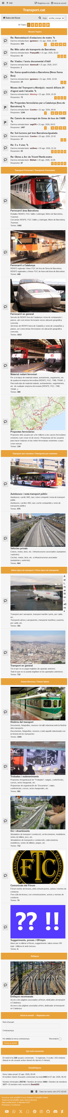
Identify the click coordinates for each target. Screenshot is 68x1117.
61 (56, 113)
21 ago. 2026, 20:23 (49, 53)
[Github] (48, 1111)
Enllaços (35, 956)
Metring (33, 94)
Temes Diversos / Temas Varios (35, 682)
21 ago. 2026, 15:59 (48, 79)
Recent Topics (34, 32)
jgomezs (34, 41)
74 (60, 128)
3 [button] (36, 24)
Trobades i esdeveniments (24, 776)
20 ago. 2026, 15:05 (47, 160)
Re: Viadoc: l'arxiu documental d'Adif (30, 61)
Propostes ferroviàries (22, 431)
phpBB (16, 1097)
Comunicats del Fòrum (22, 885)
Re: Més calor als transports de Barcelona (32, 49)
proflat (8, 1102)
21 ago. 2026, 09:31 (47, 124)
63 (64, 113)
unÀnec (33, 148)
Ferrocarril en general (22, 314)
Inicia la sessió (27, 1015)
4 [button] (40, 24)
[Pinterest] (34, 1111)
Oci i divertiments (20, 831)
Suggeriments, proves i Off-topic (28, 940)
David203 (35, 1084)
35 (64, 44)
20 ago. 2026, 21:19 (47, 148)
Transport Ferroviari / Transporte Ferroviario (35, 170)
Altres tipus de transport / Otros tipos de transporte (35, 570)
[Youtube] (7, 1111)
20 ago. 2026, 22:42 (47, 136)
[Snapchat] (27, 1111)
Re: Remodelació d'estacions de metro (31, 37)
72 (52, 128)
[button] (48, 25)
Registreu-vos (43, 1015)
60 (52, 113)
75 (64, 128)
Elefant (33, 160)
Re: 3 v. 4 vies (17, 145)
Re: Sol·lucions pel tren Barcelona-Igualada (33, 133)
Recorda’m (54, 1039)
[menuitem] (9, 3)
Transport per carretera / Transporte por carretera (35, 454)
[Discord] (55, 1111)
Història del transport (21, 722)
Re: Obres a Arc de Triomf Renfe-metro (31, 157)
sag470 (33, 124)
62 (60, 113)
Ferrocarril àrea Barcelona (24, 210)
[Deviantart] (62, 1111)
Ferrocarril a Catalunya (22, 265)
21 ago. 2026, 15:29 (47, 94)
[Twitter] (20, 1111)
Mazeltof (22, 1102)
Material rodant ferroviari (23, 374)
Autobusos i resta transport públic (28, 494)
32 (52, 44)
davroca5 (34, 65)
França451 (34, 53)
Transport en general (21, 665)
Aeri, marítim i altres (65, 593)
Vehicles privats (19, 548)
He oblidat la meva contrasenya (16, 1039)
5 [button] (44, 24)
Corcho (33, 110)
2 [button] (32, 24)
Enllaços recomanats (21, 996)
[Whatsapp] (14, 1111)
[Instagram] (41, 1111)
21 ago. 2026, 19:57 (48, 65)
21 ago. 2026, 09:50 (47, 110)
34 (60, 44)
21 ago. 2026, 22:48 (48, 41)
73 (56, 128)
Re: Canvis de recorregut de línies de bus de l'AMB (37, 118)
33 (56, 44)
